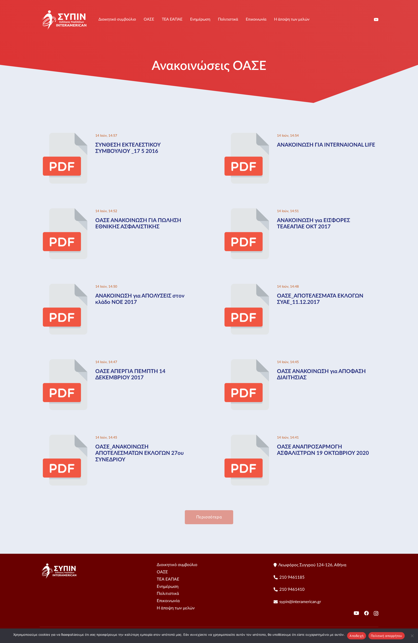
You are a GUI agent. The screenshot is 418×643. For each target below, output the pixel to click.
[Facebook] (366, 613)
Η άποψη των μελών (176, 608)
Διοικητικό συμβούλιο (177, 565)
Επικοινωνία (168, 601)
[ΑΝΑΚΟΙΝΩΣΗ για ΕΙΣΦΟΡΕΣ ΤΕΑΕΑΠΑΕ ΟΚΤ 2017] (246, 211)
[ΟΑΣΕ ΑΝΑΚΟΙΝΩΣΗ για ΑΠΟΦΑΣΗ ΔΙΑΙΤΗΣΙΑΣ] (246, 362)
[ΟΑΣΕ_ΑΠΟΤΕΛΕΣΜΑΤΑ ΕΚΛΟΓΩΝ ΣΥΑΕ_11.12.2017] (246, 287)
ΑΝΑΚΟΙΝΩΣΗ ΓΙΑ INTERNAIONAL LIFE (326, 145)
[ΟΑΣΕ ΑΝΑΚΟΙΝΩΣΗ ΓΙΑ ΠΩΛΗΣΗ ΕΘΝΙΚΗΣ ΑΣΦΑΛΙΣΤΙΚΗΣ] (65, 211)
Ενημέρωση (168, 586)
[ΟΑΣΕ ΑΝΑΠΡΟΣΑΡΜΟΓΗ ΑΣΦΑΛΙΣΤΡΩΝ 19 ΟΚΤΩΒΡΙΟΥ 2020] (246, 438)
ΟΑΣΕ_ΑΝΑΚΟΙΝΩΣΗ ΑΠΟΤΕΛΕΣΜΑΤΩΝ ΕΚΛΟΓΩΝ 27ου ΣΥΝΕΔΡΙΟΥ (139, 453)
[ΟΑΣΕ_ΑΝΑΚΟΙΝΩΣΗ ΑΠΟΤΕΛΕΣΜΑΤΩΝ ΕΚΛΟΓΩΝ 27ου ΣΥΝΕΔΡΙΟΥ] (65, 438)
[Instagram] (376, 613)
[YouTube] (376, 19)
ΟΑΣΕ (162, 572)
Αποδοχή (357, 636)
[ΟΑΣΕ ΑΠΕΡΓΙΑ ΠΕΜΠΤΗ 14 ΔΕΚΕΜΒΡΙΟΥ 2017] (65, 362)
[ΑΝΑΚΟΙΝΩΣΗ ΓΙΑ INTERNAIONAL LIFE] (246, 136)
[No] (412, 635)
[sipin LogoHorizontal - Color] (64, 19)
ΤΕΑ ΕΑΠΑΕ (168, 579)
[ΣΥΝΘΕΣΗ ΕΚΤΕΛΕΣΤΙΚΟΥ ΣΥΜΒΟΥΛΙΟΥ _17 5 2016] (65, 136)
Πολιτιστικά (168, 593)
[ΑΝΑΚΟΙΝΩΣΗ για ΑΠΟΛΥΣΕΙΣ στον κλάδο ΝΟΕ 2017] (65, 287)
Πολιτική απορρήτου (386, 636)
